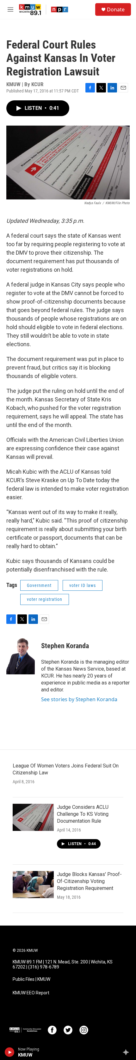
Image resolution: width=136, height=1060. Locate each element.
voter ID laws (82, 585)
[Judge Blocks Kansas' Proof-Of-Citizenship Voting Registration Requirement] (33, 884)
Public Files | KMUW (31, 979)
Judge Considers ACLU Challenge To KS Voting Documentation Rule (82, 814)
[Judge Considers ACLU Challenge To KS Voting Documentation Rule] (33, 817)
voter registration (44, 599)
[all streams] (127, 1052)
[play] (10, 1052)
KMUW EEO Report (31, 993)
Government (39, 585)
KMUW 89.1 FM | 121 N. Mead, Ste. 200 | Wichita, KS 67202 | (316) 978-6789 (63, 964)
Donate (116, 9)
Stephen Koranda (65, 646)
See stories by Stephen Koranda (79, 699)
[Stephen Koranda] (20, 655)
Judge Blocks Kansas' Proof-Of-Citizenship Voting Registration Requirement (89, 881)
